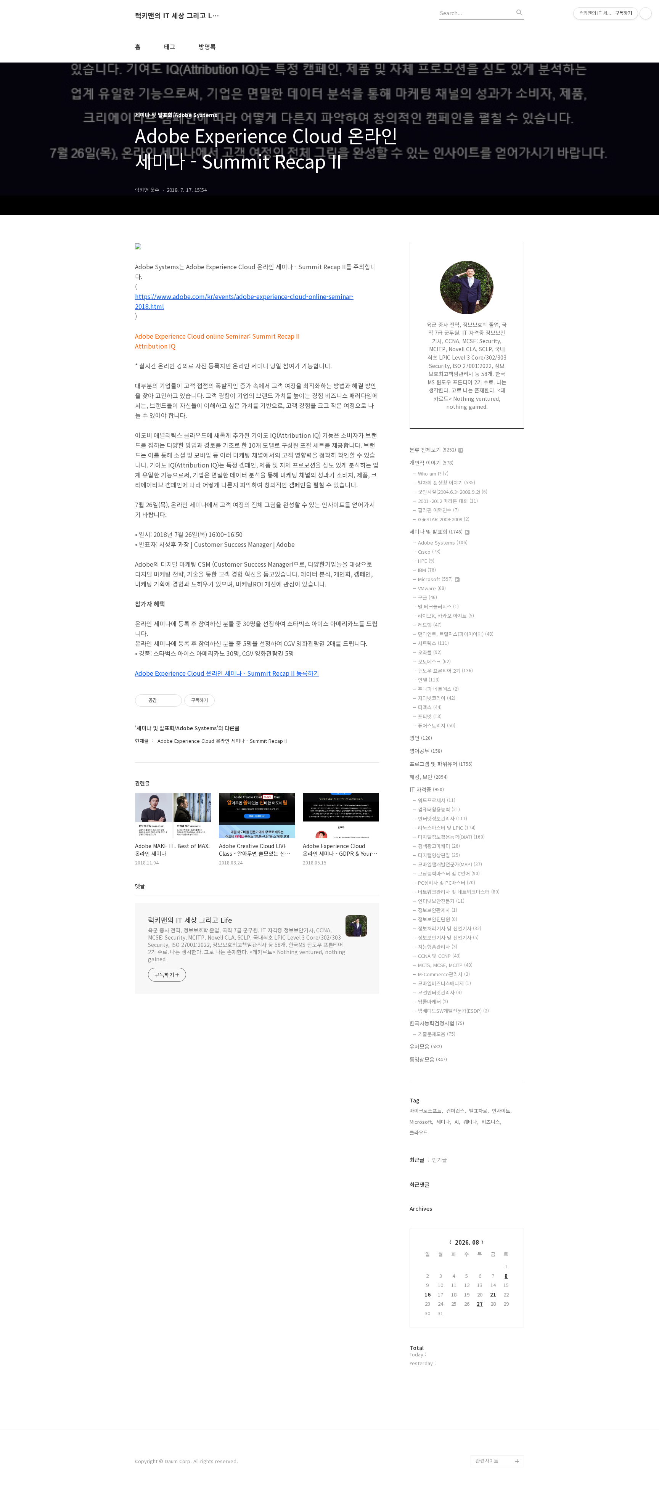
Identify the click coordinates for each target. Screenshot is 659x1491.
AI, (457, 1121)
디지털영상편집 (439, 855)
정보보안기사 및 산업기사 (448, 937)
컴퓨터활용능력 (439, 809)
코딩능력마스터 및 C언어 (449, 873)
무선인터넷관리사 (440, 992)
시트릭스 (433, 643)
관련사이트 (487, 1460)
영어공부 (426, 751)
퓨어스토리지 (436, 725)
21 (493, 1294)
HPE (426, 560)
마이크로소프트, (426, 1110)
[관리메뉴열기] (645, 13)
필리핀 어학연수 (438, 510)
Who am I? (433, 473)
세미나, (444, 1121)
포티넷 (430, 716)
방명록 (207, 46)
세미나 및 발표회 (436, 531)
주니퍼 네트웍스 (438, 688)
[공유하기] (164, 700)
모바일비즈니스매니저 (444, 983)
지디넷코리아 (436, 698)
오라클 (430, 652)
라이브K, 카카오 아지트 (446, 615)
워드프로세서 (436, 800)
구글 (427, 597)
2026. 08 (467, 1242)
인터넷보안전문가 (441, 901)
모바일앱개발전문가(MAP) (450, 864)
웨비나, (471, 1121)
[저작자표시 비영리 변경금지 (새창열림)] (225, 700)
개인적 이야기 (431, 462)
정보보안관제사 (437, 910)
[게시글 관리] (173, 700)
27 (480, 1303)
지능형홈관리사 (437, 946)
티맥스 (430, 707)
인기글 (439, 1159)
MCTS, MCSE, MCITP (445, 965)
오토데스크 (434, 661)
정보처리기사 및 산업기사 (449, 928)
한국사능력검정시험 (437, 1023)
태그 (169, 46)
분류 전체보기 (433, 449)
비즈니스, (491, 1121)
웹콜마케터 (433, 1001)
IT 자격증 (427, 789)
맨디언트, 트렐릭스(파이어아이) (455, 634)
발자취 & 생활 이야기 (446, 482)
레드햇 (430, 624)
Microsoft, (421, 1121)
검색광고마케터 (439, 846)
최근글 (417, 1159)
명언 (421, 738)
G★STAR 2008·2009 (443, 519)
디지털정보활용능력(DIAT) (451, 836)
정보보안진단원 (437, 919)
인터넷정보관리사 (442, 818)
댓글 (140, 886)
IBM (427, 570)
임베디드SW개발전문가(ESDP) (453, 1010)
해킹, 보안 (429, 777)
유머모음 (426, 1046)
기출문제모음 (436, 1034)
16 (427, 1294)
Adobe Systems (443, 542)
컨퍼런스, (456, 1110)
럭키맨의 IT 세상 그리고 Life (177, 15)
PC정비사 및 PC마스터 (446, 882)
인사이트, (502, 1110)
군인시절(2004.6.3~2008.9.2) (452, 491)
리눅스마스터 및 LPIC (447, 827)
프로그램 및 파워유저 (441, 764)
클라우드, (419, 1132)
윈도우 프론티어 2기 (445, 670)
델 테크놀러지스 (438, 606)
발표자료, (479, 1110)
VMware (432, 588)
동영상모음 (428, 1059)
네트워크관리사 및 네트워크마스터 (459, 891)
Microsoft (435, 579)
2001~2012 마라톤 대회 (448, 500)
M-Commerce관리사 (444, 974)
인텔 (429, 679)
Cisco (429, 551)
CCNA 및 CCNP (439, 955)
